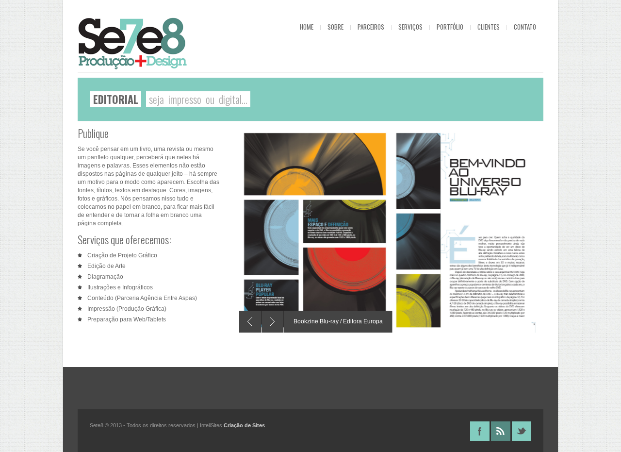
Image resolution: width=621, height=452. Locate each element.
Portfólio (450, 27)
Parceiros (371, 27)
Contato (525, 27)
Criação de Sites (244, 425)
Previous (250, 322)
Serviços (410, 27)
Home (306, 27)
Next (272, 322)
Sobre (335, 27)
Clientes (488, 27)
